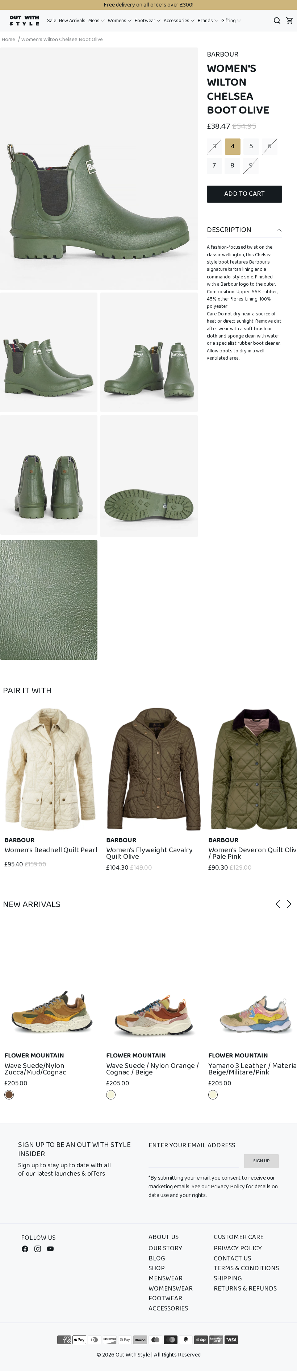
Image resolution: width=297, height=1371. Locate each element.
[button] (96, 21)
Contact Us (232, 1259)
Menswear (165, 1279)
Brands (206, 20)
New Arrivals (72, 20)
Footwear (145, 20)
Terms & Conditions (246, 1269)
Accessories (177, 20)
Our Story (165, 1249)
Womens (117, 20)
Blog (156, 1259)
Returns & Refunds (245, 1289)
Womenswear (170, 1289)
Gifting (229, 20)
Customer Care (239, 1238)
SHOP (156, 1269)
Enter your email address (191, 1146)
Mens (94, 20)
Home (8, 39)
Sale (51, 20)
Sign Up (261, 1161)
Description (229, 230)
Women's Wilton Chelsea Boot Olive (62, 39)
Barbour (222, 54)
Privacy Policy (238, 1249)
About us (163, 1238)
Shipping (228, 1279)
